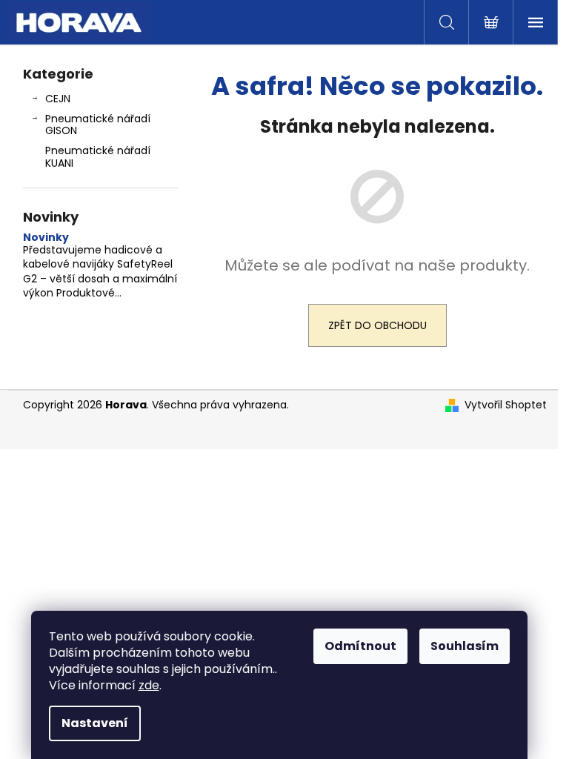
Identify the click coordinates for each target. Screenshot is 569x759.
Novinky (46, 237)
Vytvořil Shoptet (506, 405)
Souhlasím (464, 645)
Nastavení (94, 723)
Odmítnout (360, 645)
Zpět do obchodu (377, 325)
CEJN (57, 98)
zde (149, 685)
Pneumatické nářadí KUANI (97, 156)
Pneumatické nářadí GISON (97, 125)
